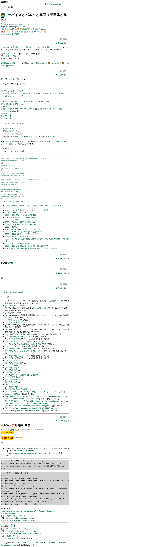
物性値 (3, 109)
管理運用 (4, 520)
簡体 (14, 34)
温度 (49, 109)
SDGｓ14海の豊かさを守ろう (25, 224)
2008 (23, 175)
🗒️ (10, 31)
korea (9, 34)
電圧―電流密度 (17, 133)
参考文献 (7, 292)
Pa (4, 111)
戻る (59, 43)
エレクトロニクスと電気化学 (12, 151)
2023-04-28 (9, 215)
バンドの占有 (15, 372)
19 (7, 358)
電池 (2, 91)
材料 (2, 104)
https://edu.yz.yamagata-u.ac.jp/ (22, 518)
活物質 (15, 104)
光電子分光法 (15, 377)
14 (7, 344)
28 (7, 379)
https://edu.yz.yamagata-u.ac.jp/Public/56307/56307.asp (31, 408)
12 (7, 339)
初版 (14, 56)
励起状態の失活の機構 (18, 389)
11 (7, 336)
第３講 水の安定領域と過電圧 (38, 47)
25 (7, 372)
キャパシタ (10, 91)
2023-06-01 (9, 217)
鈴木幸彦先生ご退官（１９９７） (27, 234)
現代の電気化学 (13, 201)
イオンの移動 (42, 308)
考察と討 (8, 173)
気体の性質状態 (16, 358)
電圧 (10, 191)
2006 (23, 168)
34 (7, 396)
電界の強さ (11, 189)
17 (7, 351)
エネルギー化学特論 (10, 47)
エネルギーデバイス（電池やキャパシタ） (19, 158)
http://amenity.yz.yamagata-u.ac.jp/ (21, 531)
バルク (29, 63)
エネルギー (45, 93)
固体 (57, 141)
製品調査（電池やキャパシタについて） (37, 158)
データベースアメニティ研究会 (29, 533)
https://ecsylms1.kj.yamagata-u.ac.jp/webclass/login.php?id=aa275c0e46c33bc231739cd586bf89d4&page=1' (36, 397)
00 (62, 43)
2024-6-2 (7, 53)
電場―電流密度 (17, 123)
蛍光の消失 (14, 387)
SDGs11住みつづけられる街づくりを (28, 232)
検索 (4, 24)
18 (7, 356)
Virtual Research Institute (56, 542)
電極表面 (4, 128)
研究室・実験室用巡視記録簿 (25, 215)
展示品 (10, 262)
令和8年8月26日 (57, 4)
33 (7, 391)
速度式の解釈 (14, 322)
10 (7, 334)
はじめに (51, 329)
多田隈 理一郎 (12, 536)
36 (7, 406)
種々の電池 (14, 368)
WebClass (13, 391)
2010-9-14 (7, 56)
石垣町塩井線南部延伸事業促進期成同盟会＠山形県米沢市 (36, 248)
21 (7, 363)
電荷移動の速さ (15, 320)
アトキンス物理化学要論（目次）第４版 (25, 344)
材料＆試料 (45, 101)
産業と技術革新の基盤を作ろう (26, 222)
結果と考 (3, 173)
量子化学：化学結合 (16, 305)
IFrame (21, 24)
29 (7, 382)
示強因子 (41, 63)
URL (28, 292)
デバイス (18, 63)
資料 (17, 24)
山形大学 (14, 520)
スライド (28, 24)
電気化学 (27, 93)
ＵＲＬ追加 (5, 297)
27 (7, 377)
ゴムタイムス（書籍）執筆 (24, 217)
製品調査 (8, 158)
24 (7, 370)
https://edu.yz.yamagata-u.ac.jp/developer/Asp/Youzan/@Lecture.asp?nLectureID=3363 (30, 452)
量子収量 (13, 382)
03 (62, 273)
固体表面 (13, 370)
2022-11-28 (9, 205)
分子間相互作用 (16, 339)
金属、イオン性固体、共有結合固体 (23, 334)
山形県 (12, 538)
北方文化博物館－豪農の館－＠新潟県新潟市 (31, 246)
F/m (16, 109)
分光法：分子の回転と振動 (20, 348)
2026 (17, 542)
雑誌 (21, 292)
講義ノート (18, 160)
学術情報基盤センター (26, 520)
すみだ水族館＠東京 (22, 243)
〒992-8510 (5, 538)
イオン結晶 (54, 63)
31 (7, 387)
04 (62, 288)
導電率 (22, 109)
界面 (8, 63)
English (4, 34)
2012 (21, 201)
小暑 (16, 220)
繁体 (18, 34)
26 (7, 375)
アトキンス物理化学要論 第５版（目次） (26, 351)
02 (62, 258)
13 (7, 341)
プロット (21, 189)
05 (62, 421)
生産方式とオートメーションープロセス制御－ (32, 210)
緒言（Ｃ (3, 158)
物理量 (5, 106)
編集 (13, 24)
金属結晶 (11, 65)
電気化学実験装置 (21, 236)
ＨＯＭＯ (4, 118)
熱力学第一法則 (16, 356)
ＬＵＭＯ (4, 116)
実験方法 (3, 165)
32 (7, 389)
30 (7, 384)
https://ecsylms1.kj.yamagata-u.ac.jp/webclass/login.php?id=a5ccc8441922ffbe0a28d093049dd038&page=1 (37, 402)
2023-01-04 (9, 210)
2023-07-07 (9, 220)
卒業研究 (14, 93)
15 (7, 346)
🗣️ (35, 31)
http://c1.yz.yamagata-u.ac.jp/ (13, 27)
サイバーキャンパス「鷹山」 (17, 529)
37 (7, 408)
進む (2, 9)
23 (7, 368)
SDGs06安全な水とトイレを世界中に (28, 229)
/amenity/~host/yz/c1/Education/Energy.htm (32, 406)
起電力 (12, 131)
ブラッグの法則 (42, 324)
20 (7, 360)
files (2, 61)
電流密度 (16, 189)
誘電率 (10, 109)
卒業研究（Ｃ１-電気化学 (10, 160)
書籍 (15, 292)
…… (44, 29)
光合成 (12, 384)
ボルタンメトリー (43, 315)
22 (7, 365)
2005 (23, 160)
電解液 (8, 104)
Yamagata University (9, 545)
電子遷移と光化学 (17, 379)
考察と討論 (21, 173)
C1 (11, 406)
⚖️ (40, 31)
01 (62, 75)
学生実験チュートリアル (19, 401)
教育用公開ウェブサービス (16, 516)
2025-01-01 (9, 222)
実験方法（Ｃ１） (14, 165)
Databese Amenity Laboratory (32, 542)
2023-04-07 (9, 212)
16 (7, 348)
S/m (29, 109)
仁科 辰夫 (3, 160)
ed (8, 24)
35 (7, 401)
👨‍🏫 (3, 14)
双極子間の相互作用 (17, 336)
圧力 (60, 109)
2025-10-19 (9, 227)
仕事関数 (4, 113)
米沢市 (18, 538)
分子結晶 (18, 144)
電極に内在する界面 (48, 136)
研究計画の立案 (20, 212)
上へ (6, 9)
